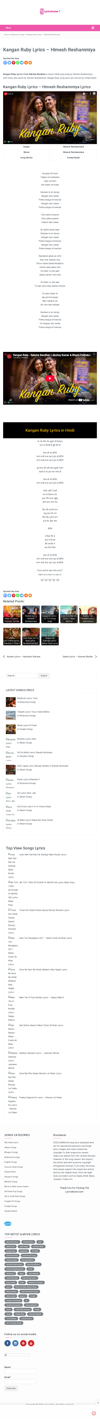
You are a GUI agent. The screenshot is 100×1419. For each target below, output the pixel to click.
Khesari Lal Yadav (36, 1283)
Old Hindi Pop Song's (29, 1292)
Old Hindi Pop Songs (13, 1191)
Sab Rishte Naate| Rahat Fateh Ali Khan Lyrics (41, 1025)
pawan (23, 1296)
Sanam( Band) (10, 1211)
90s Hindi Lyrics (11, 1142)
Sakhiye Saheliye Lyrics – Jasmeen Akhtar (39, 1053)
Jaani (21, 1274)
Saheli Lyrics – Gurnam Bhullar (78, 656)
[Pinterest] (13, 62)
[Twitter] (9, 62)
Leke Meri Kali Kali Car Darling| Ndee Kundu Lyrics (42, 854)
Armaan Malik (38, 1246)
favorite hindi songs (14, 1264)
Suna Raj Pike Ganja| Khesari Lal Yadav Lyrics (40, 1073)
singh (37, 1310)
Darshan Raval (12, 1255)
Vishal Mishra (26, 1319)
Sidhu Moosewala (23, 1310)
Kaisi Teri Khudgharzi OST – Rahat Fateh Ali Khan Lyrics (45, 938)
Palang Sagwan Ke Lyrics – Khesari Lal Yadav (40, 1097)
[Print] (26, 62)
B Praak (35, 1251)
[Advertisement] (74, 1215)
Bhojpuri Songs (11, 1152)
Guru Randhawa (33, 1264)
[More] (30, 62)
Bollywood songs (18, 35)
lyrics (8, 1287)
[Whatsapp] (18, 62)
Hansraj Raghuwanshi (14, 1269)
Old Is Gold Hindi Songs (14, 1196)
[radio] (42, 581)
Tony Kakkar (11, 1319)
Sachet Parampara (13, 1305)
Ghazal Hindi (9, 1172)
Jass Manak (33, 1274)
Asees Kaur (10, 1251)
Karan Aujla (10, 1283)
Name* (7, 1367)
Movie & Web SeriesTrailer (26, 1287)
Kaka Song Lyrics (29, 1278)
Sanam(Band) (31, 1305)
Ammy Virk (10, 1246)
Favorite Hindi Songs (13, 1167)
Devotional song (29, 1255)
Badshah (23, 1251)
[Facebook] (5, 62)
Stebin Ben (19, 1314)
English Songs (10, 1162)
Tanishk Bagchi (35, 1314)
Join (7, 1224)
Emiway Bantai (27, 1260)
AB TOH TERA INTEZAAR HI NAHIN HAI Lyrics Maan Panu (47, 882)
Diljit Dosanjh (11, 1260)
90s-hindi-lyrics (12, 1242)
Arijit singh (24, 1246)
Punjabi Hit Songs (12, 1201)
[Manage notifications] (94, 1413)
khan (22, 1283)
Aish (40, 1242)
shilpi (8, 1310)
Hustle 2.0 (10, 1274)
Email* (7, 1377)
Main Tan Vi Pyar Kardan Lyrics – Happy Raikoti (41, 997)
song (8, 1314)
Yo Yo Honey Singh (13, 1323)
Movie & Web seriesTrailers (16, 1186)
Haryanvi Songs (11, 1177)
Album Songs (10, 1147)
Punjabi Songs (10, 1206)
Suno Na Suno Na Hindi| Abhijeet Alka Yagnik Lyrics (43, 969)
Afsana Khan (28, 1242)
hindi (30, 1269)
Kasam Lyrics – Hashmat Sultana (23, 656)
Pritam (32, 1296)
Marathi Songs (10, 1182)
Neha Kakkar (11, 1292)
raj (26, 1301)
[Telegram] (22, 62)
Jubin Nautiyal (12, 1278)
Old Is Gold (10, 1296)
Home (6, 35)
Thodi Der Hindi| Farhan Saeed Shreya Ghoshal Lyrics (44, 910)
